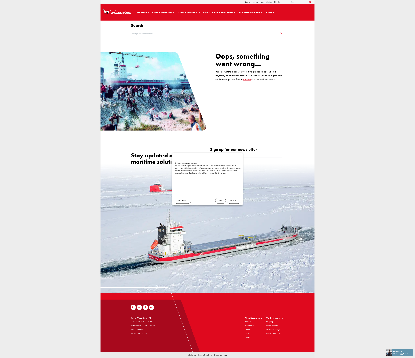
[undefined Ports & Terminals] (173, 12)
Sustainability (250, 325)
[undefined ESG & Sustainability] (261, 12)
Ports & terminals (272, 325)
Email (215, 156)
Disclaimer (192, 355)
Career (268, 12)
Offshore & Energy (188, 12)
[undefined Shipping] (148, 12)
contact (247, 79)
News (262, 2)
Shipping (142, 12)
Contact (269, 2)
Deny (220, 201)
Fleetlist (277, 2)
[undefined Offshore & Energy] (200, 12)
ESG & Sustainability (248, 12)
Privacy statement (220, 355)
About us (247, 2)
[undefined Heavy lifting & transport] (234, 12)
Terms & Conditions (205, 355)
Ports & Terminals (162, 12)
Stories (255, 2)
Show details (181, 201)
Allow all (233, 201)
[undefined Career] (274, 12)
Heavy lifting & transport (218, 12)
